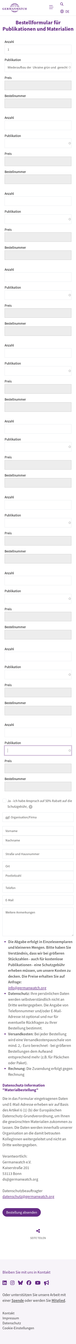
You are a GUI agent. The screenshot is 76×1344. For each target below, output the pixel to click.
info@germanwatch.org (27, 987)
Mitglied (58, 1300)
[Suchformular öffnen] (62, 4)
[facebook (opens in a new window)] (29, 1283)
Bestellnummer (15, 96)
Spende (17, 1300)
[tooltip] (31, 807)
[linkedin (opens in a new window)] (4, 1283)
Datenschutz (11, 1323)
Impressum (10, 1318)
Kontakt (8, 1313)
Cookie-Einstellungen (18, 1328)
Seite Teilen (38, 1238)
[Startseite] (14, 7)
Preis (8, 78)
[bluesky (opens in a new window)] (20, 1283)
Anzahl (9, 42)
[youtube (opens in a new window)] (37, 1283)
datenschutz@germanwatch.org (28, 1196)
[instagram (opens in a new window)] (12, 1283)
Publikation (13, 60)
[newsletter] (46, 1283)
